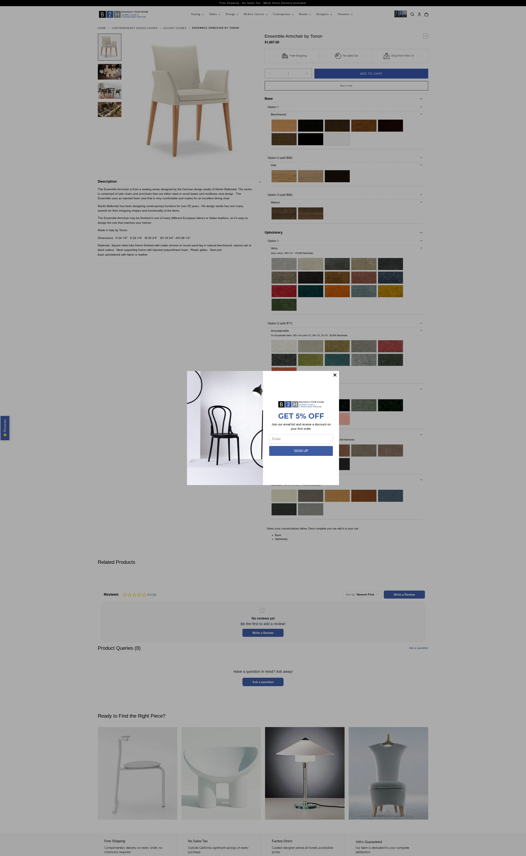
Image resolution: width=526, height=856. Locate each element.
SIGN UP (301, 451)
